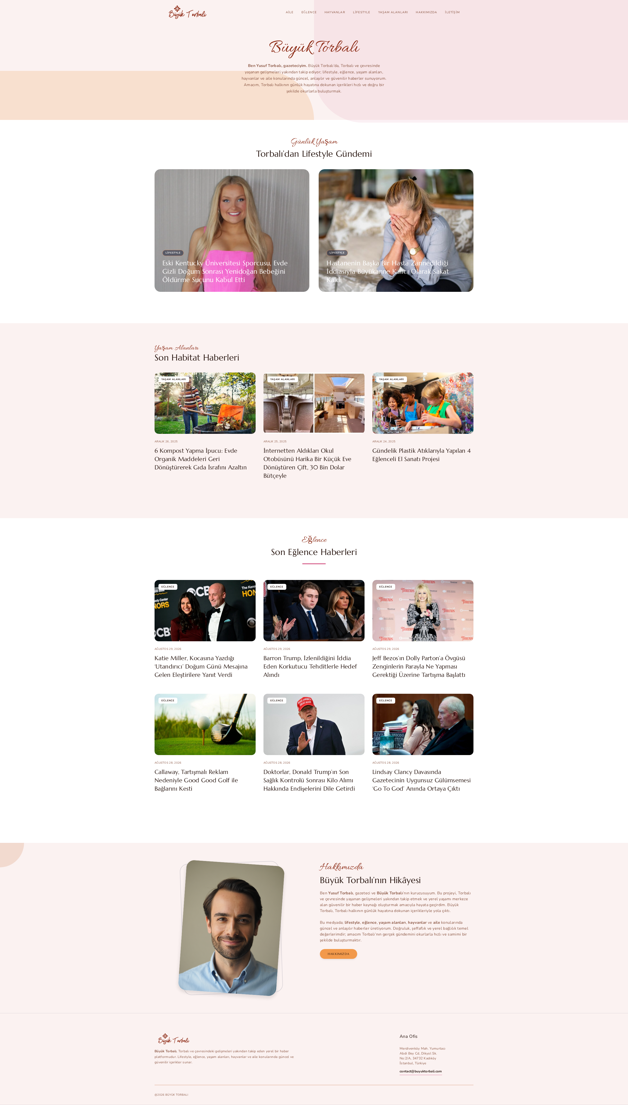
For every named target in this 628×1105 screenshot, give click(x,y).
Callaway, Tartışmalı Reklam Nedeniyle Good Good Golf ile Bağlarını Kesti (196, 780)
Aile (290, 12)
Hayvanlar (335, 12)
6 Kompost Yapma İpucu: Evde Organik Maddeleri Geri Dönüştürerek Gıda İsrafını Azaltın (201, 459)
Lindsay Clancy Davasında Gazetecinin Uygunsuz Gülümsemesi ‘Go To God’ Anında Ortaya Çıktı (421, 780)
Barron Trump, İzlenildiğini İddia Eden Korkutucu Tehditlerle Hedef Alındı (310, 667)
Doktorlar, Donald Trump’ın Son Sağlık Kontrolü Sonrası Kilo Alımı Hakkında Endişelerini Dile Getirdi (309, 780)
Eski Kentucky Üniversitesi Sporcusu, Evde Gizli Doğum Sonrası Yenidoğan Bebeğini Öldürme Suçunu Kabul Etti (225, 271)
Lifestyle (361, 12)
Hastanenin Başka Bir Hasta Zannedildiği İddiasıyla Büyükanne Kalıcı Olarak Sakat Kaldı (388, 271)
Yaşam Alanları (393, 12)
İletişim (452, 12)
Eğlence (309, 12)
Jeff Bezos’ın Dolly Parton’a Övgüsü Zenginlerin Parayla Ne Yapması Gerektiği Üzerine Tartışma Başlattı (418, 667)
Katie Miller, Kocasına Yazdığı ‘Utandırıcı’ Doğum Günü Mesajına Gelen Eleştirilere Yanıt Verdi (201, 667)
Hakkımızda (426, 12)
